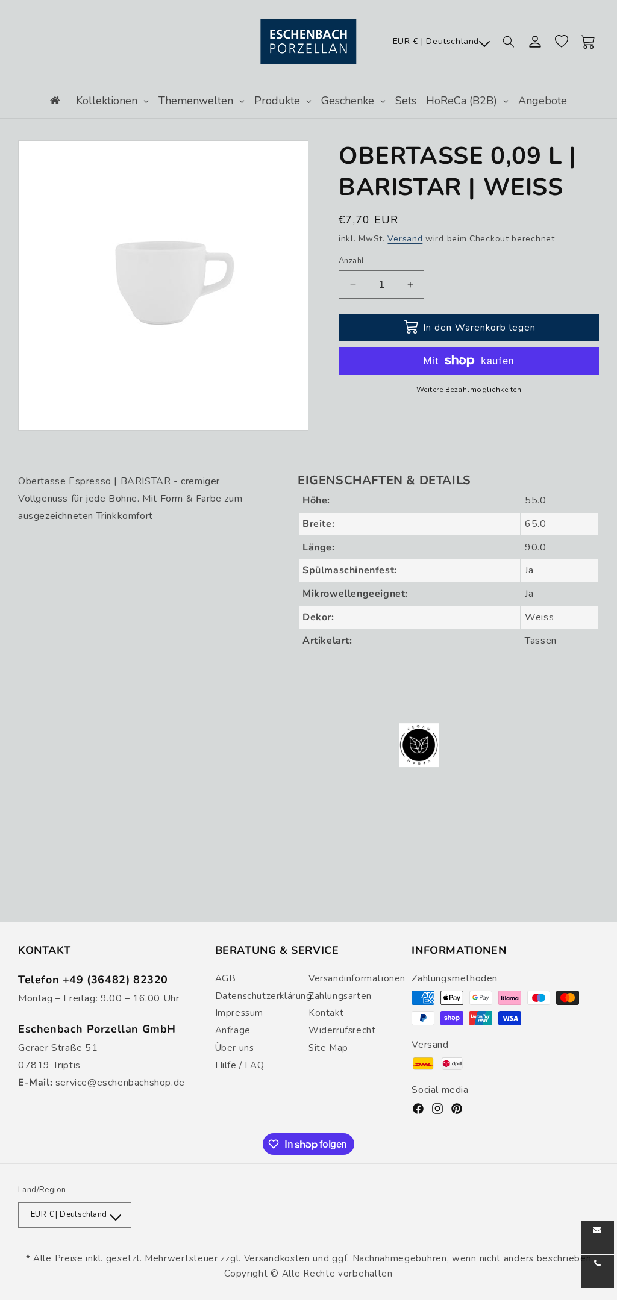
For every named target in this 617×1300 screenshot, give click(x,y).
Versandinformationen (357, 978)
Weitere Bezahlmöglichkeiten (469, 389)
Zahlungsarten (340, 996)
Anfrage (233, 1030)
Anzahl (351, 260)
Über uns (234, 1048)
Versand (404, 238)
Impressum (239, 1013)
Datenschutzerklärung (263, 996)
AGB (225, 978)
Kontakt (325, 1013)
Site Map (328, 1048)
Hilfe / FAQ (240, 1065)
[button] (508, 41)
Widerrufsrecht (341, 1030)
